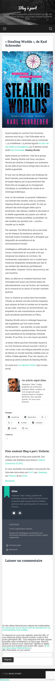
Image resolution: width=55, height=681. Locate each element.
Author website (19, 513)
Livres (11, 529)
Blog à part (27, 8)
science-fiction (35, 535)
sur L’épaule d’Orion (27, 365)
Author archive (13, 513)
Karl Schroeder (17, 150)
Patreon (12, 476)
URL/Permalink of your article (16, 650)
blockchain (23, 535)
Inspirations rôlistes (23, 529)
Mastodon (10, 481)
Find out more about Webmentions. (25, 647)
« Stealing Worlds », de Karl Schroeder (26, 43)
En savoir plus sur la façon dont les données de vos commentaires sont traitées (26, 629)
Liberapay (42, 472)
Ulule (24, 476)
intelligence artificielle (28, 533)
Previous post (15, 545)
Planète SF (13, 533)
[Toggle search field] (50, 29)
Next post (13, 549)
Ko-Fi (30, 472)
